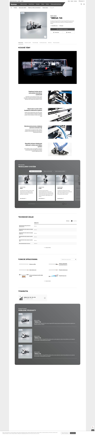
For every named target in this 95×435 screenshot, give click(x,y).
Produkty (15, 7)
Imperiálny (75, 221)
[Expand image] (45, 37)
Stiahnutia (49, 42)
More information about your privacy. (33, 433)
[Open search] (81, 4)
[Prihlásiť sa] (84, 4)
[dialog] (47, 433)
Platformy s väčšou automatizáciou (34, 7)
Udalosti (72, 1)
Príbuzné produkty (56, 42)
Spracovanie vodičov (22, 7)
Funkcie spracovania (43, 42)
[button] (65, 433)
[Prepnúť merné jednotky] (71, 221)
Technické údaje (35, 42)
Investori (19, 1)
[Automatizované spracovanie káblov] (14, 4)
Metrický (67, 221)
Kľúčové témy (20, 42)
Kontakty (75, 1)
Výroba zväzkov (45, 7)
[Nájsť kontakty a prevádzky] (92, 430)
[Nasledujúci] (66, 204)
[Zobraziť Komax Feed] (92, 427)
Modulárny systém (28, 42)
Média (69, 1)
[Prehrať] (47, 67)
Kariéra (22, 1)
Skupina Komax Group (13, 1)
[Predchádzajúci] (63, 204)
